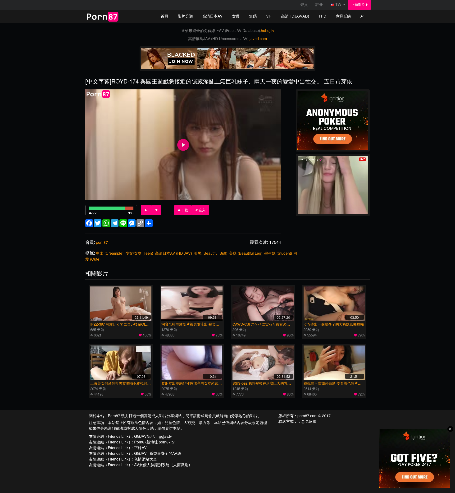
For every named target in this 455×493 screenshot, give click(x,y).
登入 (304, 4)
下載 (184, 210)
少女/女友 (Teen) (139, 253)
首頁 (164, 16)
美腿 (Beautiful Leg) (245, 253)
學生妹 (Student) (278, 253)
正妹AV (140, 447)
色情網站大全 (145, 459)
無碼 (253, 16)
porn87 (102, 242)
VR (269, 16)
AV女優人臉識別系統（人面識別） (163, 464)
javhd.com (258, 38)
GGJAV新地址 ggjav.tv (153, 436)
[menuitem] (359, 5)
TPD (322, 16)
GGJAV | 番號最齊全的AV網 (157, 453)
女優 (236, 16)
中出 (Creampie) (109, 253)
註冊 (319, 4)
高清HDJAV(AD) (295, 16)
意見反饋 (343, 16)
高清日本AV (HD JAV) (173, 253)
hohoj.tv (267, 30)
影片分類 (185, 16)
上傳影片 (358, 5)
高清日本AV (212, 16)
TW (338, 4)
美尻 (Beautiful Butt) (210, 253)
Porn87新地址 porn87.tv (154, 442)
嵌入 (201, 210)
